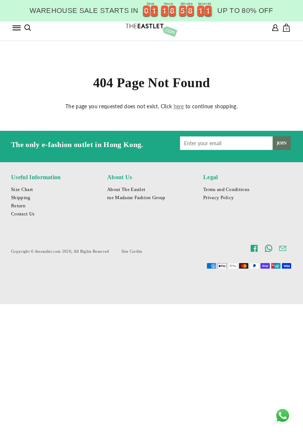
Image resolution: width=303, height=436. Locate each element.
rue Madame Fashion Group (136, 197)
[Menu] (16, 27)
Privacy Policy (218, 197)
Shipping (21, 197)
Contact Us (22, 214)
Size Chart (22, 189)
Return (18, 205)
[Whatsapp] (282, 415)
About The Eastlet (126, 189)
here (179, 106)
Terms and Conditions (226, 189)
